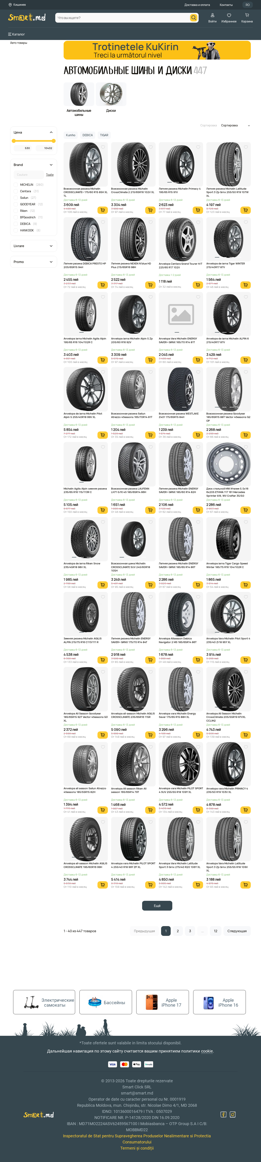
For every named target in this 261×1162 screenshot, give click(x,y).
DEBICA (28, 224)
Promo (19, 262)
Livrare (19, 246)
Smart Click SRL (32, 1159)
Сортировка (208, 125)
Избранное (229, 21)
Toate (50, 175)
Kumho (70, 135)
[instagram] (233, 1114)
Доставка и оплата (197, 5)
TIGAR (104, 135)
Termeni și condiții (137, 1148)
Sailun (28, 198)
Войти (212, 21)
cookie (207, 1051)
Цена (18, 132)
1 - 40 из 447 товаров (80, 931)
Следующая (237, 931)
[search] (193, 17)
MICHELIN (32, 185)
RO (248, 5)
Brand (18, 165)
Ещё (157, 905)
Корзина (247, 21)
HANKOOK (30, 230)
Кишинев (19, 5)
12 (215, 931)
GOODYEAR (31, 204)
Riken (27, 211)
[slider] (14, 141)
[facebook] (223, 1114)
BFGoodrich (31, 217)
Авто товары (18, 43)
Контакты (226, 5)
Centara (29, 191)
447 (200, 70)
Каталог (18, 34)
